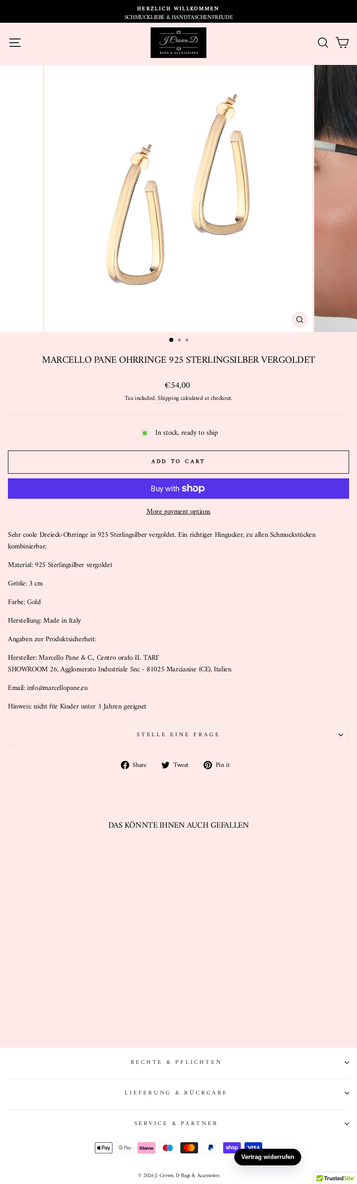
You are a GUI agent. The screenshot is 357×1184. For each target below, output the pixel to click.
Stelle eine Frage (178, 735)
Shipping (168, 398)
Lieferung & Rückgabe (176, 1093)
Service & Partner (176, 1124)
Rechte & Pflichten (176, 1062)
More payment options (178, 512)
